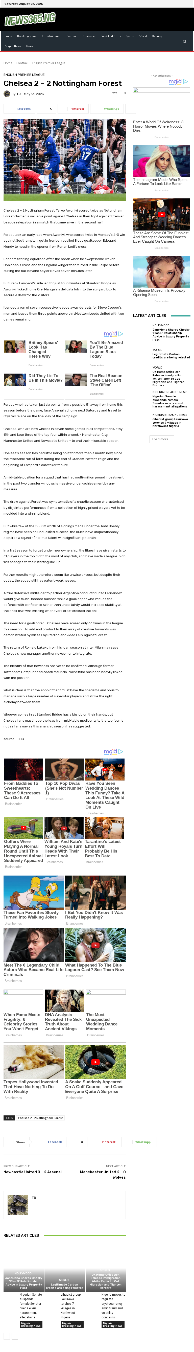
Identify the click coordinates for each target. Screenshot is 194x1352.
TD (18, 94)
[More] (130, 109)
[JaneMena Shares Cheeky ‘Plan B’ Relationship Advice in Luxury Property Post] (24, 1268)
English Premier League (48, 63)
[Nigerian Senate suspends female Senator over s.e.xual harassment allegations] (10, 1296)
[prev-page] (7, 1336)
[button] (184, 41)
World (64, 1280)
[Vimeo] (180, 4)
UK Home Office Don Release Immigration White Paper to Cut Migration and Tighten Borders (106, 1281)
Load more (160, 439)
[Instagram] (168, 4)
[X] (174, 4)
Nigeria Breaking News (31, 1324)
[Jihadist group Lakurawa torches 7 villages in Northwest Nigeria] (50, 1296)
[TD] (8, 93)
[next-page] (15, 1336)
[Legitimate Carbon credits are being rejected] (64, 1268)
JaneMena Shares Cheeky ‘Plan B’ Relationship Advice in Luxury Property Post (23, 1283)
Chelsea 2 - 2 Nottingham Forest (40, 1118)
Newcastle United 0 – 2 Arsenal (33, 1172)
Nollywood (23, 1273)
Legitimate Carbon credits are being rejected (64, 1286)
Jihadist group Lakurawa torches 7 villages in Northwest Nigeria (170, 422)
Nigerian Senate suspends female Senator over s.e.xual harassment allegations (170, 401)
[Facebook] (162, 4)
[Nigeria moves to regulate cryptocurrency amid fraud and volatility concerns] (92, 1296)
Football (22, 63)
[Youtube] (186, 4)
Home (8, 63)
